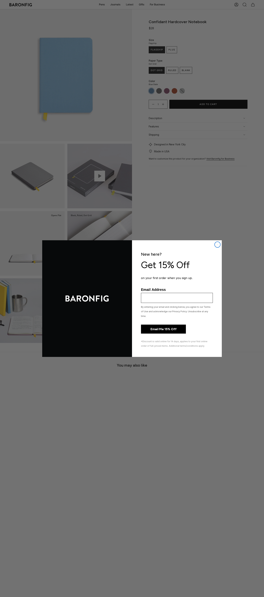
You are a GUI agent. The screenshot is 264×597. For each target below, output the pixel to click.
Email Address (153, 290)
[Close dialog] (217, 244)
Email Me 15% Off (163, 329)
